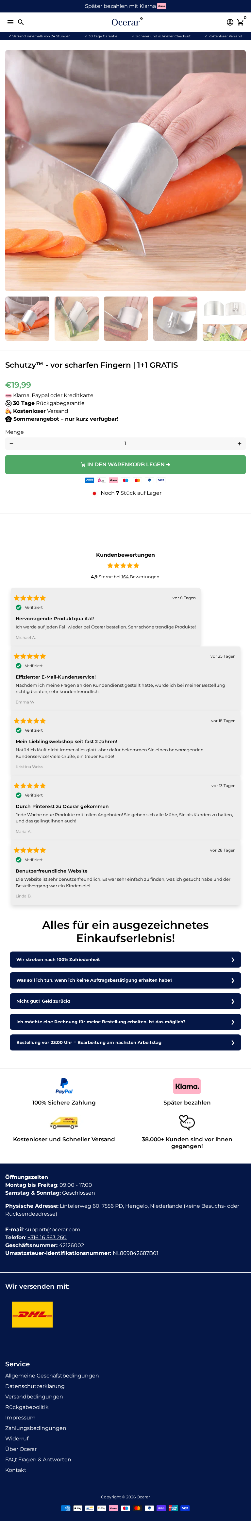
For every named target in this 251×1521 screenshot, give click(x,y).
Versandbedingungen (34, 1397)
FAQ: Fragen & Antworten (38, 1459)
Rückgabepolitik (27, 1407)
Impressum (20, 1418)
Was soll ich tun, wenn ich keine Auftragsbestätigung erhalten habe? (94, 980)
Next (239, 170)
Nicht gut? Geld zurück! (43, 1001)
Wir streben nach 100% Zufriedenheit (58, 959)
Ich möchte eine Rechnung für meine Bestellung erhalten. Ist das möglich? (101, 1021)
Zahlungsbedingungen (35, 1428)
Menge (14, 432)
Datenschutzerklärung (35, 1386)
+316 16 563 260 (47, 1237)
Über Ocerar (21, 1449)
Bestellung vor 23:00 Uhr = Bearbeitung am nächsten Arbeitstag (88, 1042)
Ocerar (143, 1496)
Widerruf (16, 1438)
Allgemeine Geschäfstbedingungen (52, 1376)
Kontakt (15, 1470)
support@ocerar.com (52, 1229)
